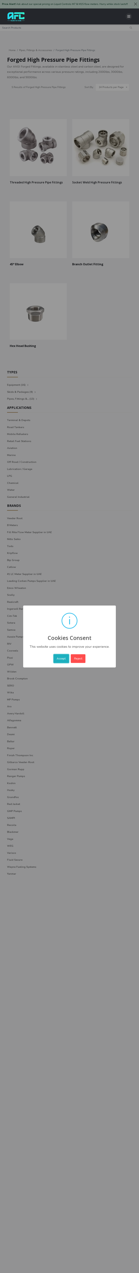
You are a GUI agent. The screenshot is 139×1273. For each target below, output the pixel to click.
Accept (61, 659)
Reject (78, 659)
